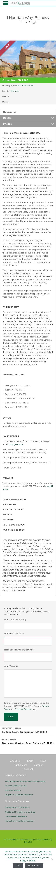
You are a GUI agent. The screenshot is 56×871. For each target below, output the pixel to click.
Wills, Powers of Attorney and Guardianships (25, 781)
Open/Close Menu (6, 3)
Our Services (20, 765)
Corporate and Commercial (17, 807)
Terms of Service (23, 709)
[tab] (28, 112)
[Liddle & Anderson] (20, 3)
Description (10, 112)
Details (7, 118)
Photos (7, 124)
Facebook (28, 769)
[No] (52, 859)
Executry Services (13, 790)
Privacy (37, 839)
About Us (15, 761)
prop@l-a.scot (16, 444)
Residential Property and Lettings (20, 812)
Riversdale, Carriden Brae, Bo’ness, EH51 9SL (28, 741)
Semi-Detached (24, 85)
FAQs (30, 761)
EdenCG (28, 842)
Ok (18, 865)
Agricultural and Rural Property (19, 821)
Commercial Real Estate (16, 816)
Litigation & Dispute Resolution (19, 794)
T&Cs (30, 839)
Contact (38, 765)
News (43, 761)
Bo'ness (15, 91)
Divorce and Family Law (16, 786)
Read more (33, 865)
